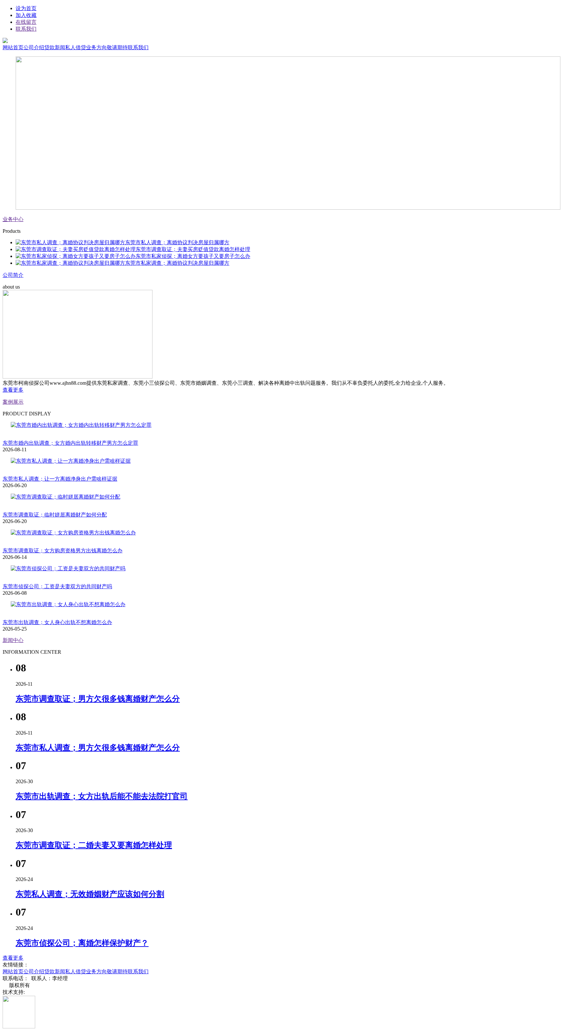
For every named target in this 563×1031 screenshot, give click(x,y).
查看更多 (13, 390)
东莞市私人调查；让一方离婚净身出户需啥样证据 (60, 479)
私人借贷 (75, 47)
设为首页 (26, 8)
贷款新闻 (54, 47)
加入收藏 (26, 15)
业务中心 (13, 219)
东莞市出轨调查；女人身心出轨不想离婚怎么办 (57, 622)
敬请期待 (117, 47)
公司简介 (13, 275)
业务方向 (96, 47)
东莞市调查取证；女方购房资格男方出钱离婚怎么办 (63, 550)
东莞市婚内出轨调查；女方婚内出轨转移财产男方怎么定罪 (70, 443)
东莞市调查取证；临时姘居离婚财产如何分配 (55, 514)
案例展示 (13, 402)
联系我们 (26, 29)
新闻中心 (13, 640)
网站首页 (13, 47)
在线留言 (26, 22)
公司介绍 (33, 47)
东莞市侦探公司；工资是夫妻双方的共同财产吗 (57, 586)
